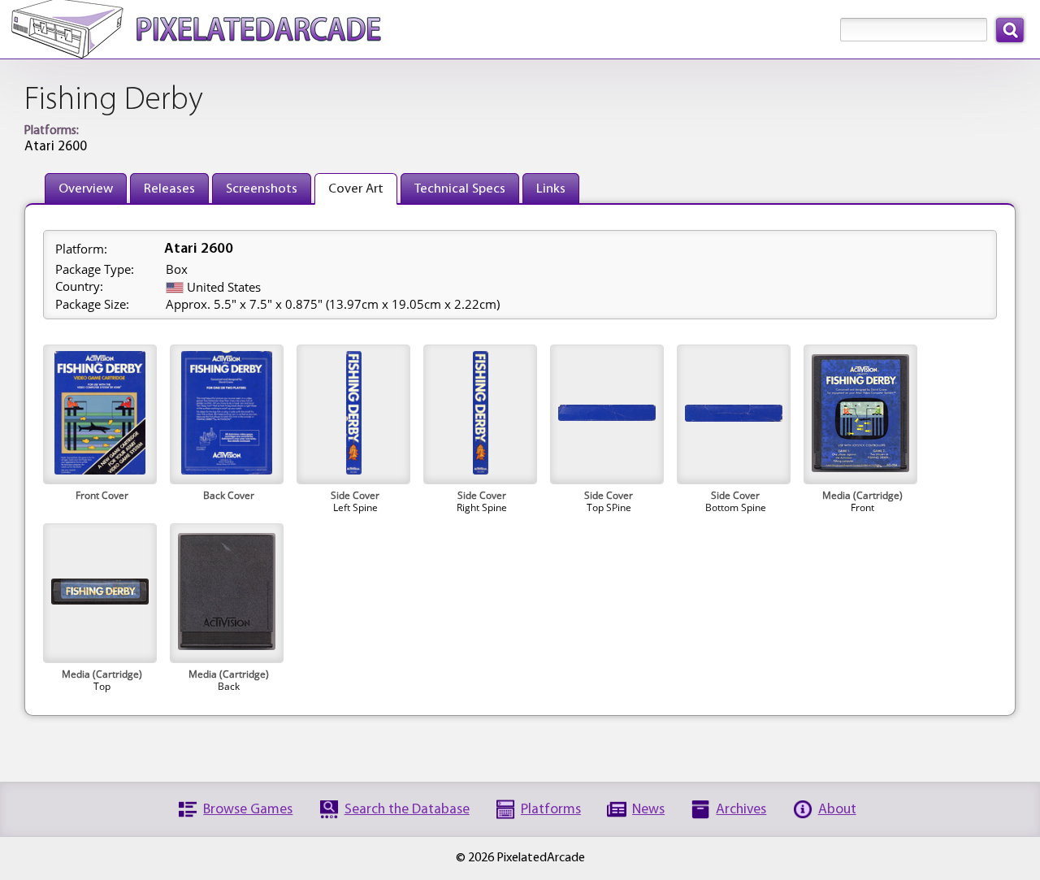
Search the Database (407, 810)
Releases (169, 189)
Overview (85, 189)
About (837, 810)
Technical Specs (459, 189)
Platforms (551, 810)
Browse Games (247, 810)
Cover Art (356, 189)
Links (551, 189)
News (648, 810)
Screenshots (261, 189)
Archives (741, 810)
